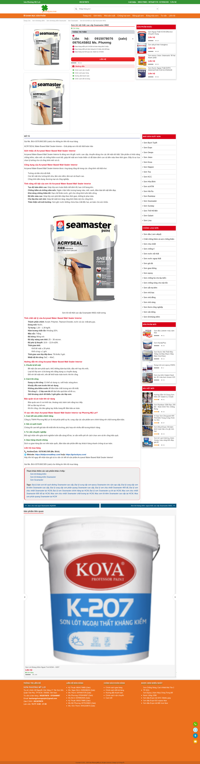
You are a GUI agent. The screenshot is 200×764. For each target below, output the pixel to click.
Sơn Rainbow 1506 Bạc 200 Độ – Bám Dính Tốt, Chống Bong (164, 407)
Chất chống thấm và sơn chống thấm (159, 239)
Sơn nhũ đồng (150, 297)
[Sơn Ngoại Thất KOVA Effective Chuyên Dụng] (142, 36)
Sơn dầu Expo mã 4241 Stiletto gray (157, 698)
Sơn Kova (148, 162)
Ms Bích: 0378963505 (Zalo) (79, 698)
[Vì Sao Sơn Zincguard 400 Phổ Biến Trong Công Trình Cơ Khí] (147, 420)
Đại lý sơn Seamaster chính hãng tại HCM (71, 491)
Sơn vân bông (149, 312)
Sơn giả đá (148, 263)
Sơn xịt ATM (149, 186)
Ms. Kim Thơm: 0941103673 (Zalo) (81, 706)
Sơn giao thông (150, 268)
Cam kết (109, 698)
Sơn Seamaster (36, 480)
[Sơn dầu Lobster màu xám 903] (147, 333)
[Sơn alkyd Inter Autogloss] (142, 48)
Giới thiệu (132, 2)
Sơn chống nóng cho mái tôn (156, 283)
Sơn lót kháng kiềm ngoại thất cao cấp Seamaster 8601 (151, 506)
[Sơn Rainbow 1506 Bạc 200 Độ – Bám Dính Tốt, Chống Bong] (147, 408)
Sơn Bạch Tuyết (150, 143)
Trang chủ (87, 16)
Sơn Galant (148, 216)
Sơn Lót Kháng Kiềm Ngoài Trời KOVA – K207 (42, 667)
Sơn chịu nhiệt (150, 244)
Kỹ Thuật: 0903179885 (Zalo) (79, 701)
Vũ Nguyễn (121, 762)
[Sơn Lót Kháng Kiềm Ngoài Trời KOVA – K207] (100, 590)
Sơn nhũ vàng (149, 302)
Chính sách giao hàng (82, 73)
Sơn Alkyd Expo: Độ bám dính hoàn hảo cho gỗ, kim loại (164, 429)
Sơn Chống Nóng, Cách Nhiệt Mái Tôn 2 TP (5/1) (158, 688)
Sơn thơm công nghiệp (153, 307)
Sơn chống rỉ (149, 249)
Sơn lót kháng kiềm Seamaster (43, 477)
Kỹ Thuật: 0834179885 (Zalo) (79, 687)
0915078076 (84, 2)
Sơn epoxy (148, 273)
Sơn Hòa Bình (150, 182)
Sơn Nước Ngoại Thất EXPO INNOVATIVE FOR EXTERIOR (160, 69)
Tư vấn (164, 16)
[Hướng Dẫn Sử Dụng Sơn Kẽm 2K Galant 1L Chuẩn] (147, 398)
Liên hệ (173, 2)
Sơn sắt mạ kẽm (150, 288)
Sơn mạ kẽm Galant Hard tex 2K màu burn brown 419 (164, 376)
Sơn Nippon (149, 167)
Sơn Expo (148, 148)
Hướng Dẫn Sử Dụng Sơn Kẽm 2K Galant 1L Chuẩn (164, 396)
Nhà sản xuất (109, 16)
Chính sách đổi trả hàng (82, 79)
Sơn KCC (148, 177)
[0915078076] (195, 724)
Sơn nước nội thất (151, 254)
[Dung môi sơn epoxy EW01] (147, 367)
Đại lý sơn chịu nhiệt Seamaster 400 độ (111, 488)
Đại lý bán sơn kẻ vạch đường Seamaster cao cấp (53, 485)
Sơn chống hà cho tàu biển (155, 278)
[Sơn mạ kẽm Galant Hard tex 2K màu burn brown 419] (147, 378)
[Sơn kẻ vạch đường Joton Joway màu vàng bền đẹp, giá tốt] (147, 442)
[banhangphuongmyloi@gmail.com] (195, 741)
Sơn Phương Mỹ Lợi (95, 762)
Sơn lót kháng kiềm (38, 474)
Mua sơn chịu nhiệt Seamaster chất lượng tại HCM (72, 494)
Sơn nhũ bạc (149, 293)
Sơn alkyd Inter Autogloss (158, 45)
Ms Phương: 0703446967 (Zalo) (80, 695)
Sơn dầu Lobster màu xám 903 (164, 332)
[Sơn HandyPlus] (147, 344)
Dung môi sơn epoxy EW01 (164, 365)
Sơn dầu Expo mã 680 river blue (155, 703)
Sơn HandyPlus (160, 343)
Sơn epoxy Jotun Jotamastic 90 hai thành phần (161, 56)
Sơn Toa (147, 172)
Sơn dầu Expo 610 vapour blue (155, 701)
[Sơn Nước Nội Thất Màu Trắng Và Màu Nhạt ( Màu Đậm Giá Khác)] (147, 356)
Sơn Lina (147, 220)
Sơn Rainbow (149, 196)
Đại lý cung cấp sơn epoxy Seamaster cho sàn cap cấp (97, 485)
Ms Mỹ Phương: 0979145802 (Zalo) (82, 703)
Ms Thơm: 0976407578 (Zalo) (79, 693)
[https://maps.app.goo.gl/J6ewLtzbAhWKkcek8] (195, 736)
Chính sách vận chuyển (82, 70)
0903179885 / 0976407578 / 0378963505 (153, 2)
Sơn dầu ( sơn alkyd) (152, 234)
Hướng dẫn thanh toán (82, 76)
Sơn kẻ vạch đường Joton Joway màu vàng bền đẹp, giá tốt (164, 440)
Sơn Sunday (149, 206)
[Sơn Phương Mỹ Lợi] (48, 9)
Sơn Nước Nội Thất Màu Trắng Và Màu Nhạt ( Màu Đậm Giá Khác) (164, 354)
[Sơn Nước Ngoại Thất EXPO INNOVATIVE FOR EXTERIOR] (142, 73)
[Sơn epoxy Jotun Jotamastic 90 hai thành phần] (142, 60)
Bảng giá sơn (138, 16)
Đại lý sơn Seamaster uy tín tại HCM (105, 491)
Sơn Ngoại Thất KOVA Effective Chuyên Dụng (160, 33)
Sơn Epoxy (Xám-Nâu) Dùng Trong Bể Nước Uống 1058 (158, 694)
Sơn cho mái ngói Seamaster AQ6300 (42, 506)
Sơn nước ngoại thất (152, 259)
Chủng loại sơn (123, 16)
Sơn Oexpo (148, 152)
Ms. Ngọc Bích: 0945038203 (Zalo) (81, 690)
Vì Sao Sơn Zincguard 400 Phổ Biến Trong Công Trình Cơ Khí (164, 418)
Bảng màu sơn (152, 16)
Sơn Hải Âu (148, 191)
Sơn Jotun (148, 157)
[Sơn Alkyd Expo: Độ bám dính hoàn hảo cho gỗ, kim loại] (147, 431)
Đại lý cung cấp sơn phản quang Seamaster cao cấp (72, 488)
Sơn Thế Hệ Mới (151, 211)
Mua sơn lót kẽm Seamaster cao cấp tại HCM (114, 494)
